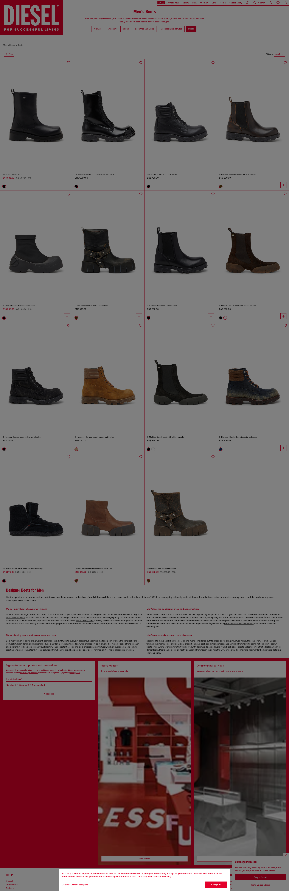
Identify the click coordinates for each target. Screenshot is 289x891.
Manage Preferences (119, 876)
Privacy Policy (147, 876)
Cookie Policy (164, 876)
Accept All (216, 884)
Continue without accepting (75, 884)
